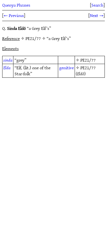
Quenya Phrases (16, 5)
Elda (6, 67)
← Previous (14, 15)
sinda (7, 60)
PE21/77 (88, 60)
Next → (96, 15)
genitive (66, 67)
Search (97, 5)
